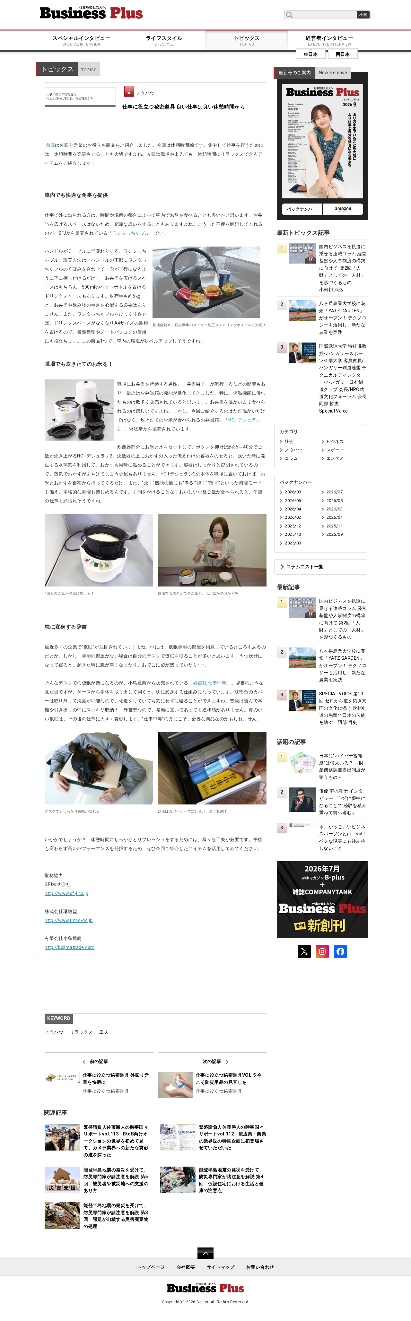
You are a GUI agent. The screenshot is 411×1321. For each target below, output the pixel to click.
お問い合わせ (260, 1267)
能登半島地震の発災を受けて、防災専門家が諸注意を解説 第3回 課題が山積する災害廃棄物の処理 (115, 1216)
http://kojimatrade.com (70, 947)
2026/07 (335, 492)
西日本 (343, 54)
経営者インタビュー (329, 41)
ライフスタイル (164, 41)
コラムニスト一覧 (304, 566)
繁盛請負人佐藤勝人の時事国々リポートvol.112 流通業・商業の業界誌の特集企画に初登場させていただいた (233, 1138)
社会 (289, 441)
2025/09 (335, 534)
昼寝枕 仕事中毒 (209, 682)
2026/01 (335, 517)
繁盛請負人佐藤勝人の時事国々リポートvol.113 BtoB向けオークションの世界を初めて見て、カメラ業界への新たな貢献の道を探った (115, 1141)
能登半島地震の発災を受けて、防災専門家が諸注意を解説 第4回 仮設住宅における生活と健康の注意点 (231, 1180)
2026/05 (335, 500)
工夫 (104, 1032)
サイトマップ (221, 1267)
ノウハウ (145, 93)
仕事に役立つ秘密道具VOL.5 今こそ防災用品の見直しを (229, 1079)
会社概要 (186, 1267)
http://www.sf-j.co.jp (66, 893)
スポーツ (335, 450)
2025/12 (293, 526)
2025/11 (335, 526)
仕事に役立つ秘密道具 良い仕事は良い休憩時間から (183, 107)
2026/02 (293, 517)
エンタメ (335, 458)
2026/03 (335, 509)
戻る (202, 1257)
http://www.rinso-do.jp (69, 920)
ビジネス (335, 441)
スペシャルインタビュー (81, 41)
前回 (50, 145)
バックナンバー (302, 209)
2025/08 (293, 543)
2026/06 (293, 500)
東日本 (311, 54)
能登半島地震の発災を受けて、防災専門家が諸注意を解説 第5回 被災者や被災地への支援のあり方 (115, 1180)
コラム (291, 458)
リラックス (81, 1032)
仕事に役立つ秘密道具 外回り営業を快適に (116, 1079)
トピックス (247, 41)
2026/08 (293, 492)
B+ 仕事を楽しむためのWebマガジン (91, 12)
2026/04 (293, 509)
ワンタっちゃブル (130, 233)
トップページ (151, 1267)
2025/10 (293, 534)
